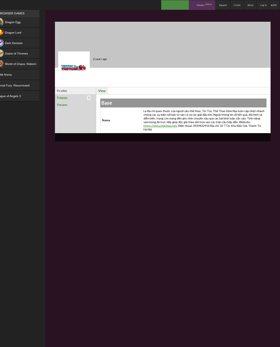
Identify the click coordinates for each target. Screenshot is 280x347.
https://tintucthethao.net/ (160, 125)
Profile (62, 91)
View (102, 91)
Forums (62, 105)
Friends (73, 98)
